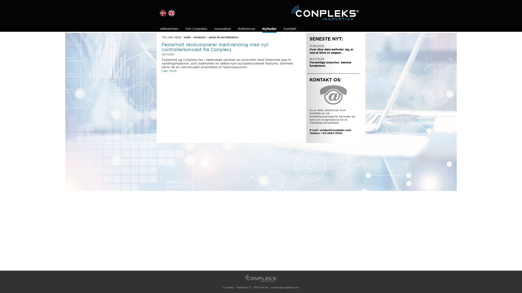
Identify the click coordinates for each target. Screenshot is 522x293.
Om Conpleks (196, 29)
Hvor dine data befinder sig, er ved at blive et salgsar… (332, 51)
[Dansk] (163, 13)
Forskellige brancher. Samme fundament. (330, 64)
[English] (171, 13)
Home (187, 37)
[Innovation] (325, 13)
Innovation (222, 29)
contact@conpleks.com (285, 287)
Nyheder (269, 29)
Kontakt (290, 29)
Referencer (246, 29)
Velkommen (169, 29)
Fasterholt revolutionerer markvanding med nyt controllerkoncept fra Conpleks (215, 47)
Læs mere (169, 71)
